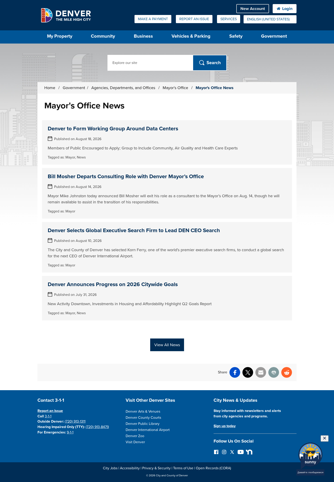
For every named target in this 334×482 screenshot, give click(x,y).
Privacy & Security (156, 468)
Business (143, 36)
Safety (235, 36)
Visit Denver (135, 442)
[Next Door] (248, 451)
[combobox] (270, 19)
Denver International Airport (148, 430)
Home (49, 87)
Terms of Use (183, 468)
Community (103, 36)
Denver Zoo (135, 436)
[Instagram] (224, 451)
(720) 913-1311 (75, 421)
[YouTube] (240, 451)
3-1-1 (48, 416)
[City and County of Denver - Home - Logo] (66, 15)
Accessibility (130, 468)
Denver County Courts (143, 418)
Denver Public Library (143, 424)
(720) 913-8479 (97, 427)
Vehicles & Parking (191, 36)
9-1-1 (70, 432)
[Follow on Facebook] (216, 451)
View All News (167, 344)
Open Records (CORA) (213, 468)
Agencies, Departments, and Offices (123, 87)
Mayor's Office (176, 87)
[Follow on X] (232, 451)
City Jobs (110, 468)
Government (274, 36)
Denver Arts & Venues (143, 411)
